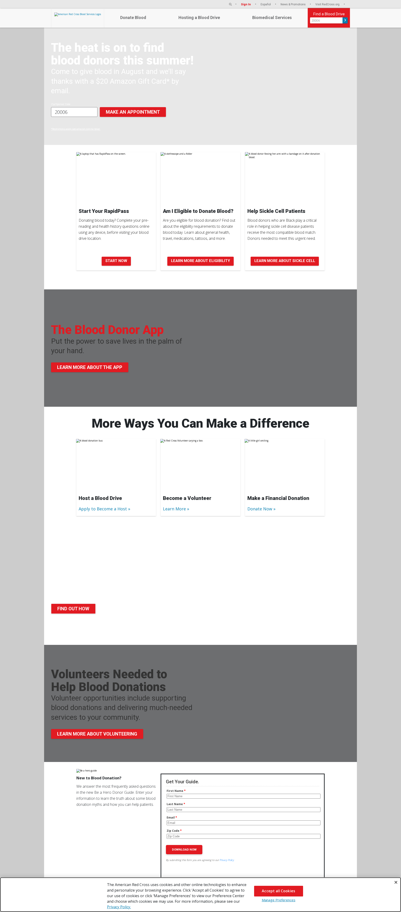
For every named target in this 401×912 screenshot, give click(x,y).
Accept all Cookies (278, 890)
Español (266, 4)
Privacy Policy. (119, 906)
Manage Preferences (278, 900)
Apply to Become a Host (103, 509)
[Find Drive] (345, 20)
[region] (200, 894)
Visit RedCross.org (327, 4)
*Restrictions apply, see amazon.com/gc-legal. (75, 129)
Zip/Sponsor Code (60, 104)
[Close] (396, 882)
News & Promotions (293, 4)
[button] (230, 4)
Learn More (174, 509)
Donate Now (259, 509)
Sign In (246, 4)
